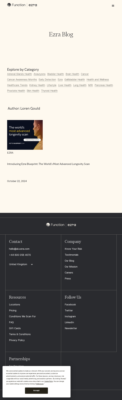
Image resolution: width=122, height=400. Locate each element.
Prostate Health (16, 90)
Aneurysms (40, 73)
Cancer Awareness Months (22, 79)
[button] (113, 6)
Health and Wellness (98, 79)
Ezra (60, 79)
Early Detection (47, 79)
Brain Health (72, 73)
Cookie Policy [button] (48, 381)
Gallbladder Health (74, 79)
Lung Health (79, 85)
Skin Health (33, 90)
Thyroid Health (49, 90)
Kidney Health (37, 85)
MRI (90, 85)
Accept (36, 390)
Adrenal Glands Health (19, 73)
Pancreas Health (104, 85)
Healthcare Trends (17, 85)
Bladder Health (55, 73)
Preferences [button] (40, 384)
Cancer (85, 73)
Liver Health (64, 85)
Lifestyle (51, 85)
